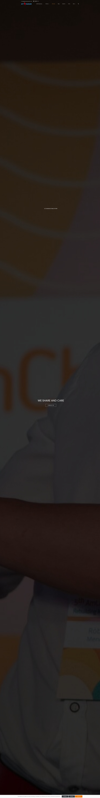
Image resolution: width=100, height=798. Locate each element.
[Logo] (26, 4)
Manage (65, 796)
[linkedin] (33, 1)
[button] (78, 3)
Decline (71, 796)
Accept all (79, 796)
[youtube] (35, 1)
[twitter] (38, 1)
